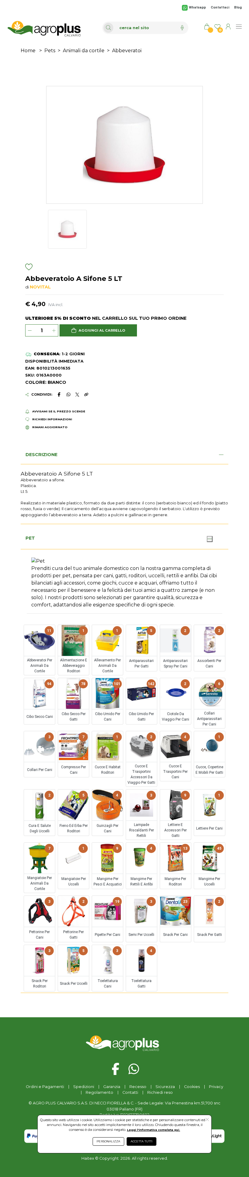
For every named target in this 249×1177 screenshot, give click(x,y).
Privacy (216, 1086)
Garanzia (111, 1086)
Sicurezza (165, 1086)
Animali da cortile (83, 50)
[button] (98, 330)
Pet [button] (30, 538)
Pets (49, 50)
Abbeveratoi (127, 50)
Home (28, 50)
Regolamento (99, 1092)
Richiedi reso (160, 1092)
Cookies (192, 1086)
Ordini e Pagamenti (45, 1086)
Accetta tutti (141, 1141)
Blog (238, 7)
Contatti (130, 1092)
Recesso (137, 1086)
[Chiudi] (209, 539)
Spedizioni (83, 1086)
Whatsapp (197, 7)
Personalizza (108, 1141)
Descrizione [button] (41, 454)
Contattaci (220, 7)
